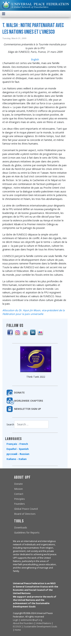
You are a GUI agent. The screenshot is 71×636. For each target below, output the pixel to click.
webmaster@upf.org (31, 619)
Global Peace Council (26, 508)
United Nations (43, 623)
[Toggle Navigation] (3, 13)
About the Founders (23, 623)
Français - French (17, 444)
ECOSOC (17, 626)
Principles (19, 499)
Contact (18, 493)
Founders (19, 503)
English (35, 59)
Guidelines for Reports (26, 532)
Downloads (20, 527)
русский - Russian (18, 454)
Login (15, 619)
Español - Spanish (18, 449)
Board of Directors (25, 513)
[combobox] (31, 424)
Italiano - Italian (17, 459)
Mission (18, 488)
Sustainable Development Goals (40, 626)
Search (10, 424)
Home (18, 629)
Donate (18, 483)
